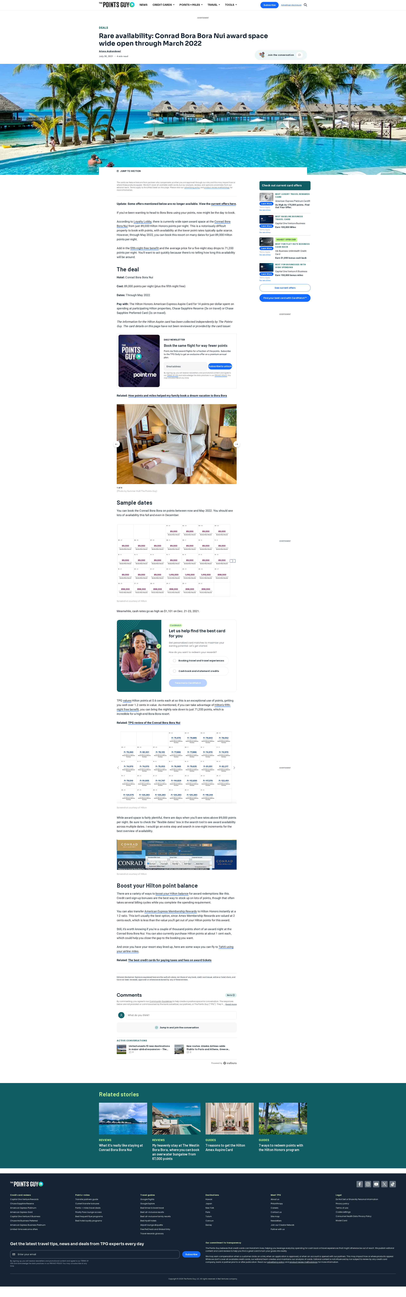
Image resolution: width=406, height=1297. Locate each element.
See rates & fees (265, 210)
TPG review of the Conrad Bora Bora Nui (154, 722)
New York (210, 1207)
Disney (209, 1225)
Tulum (209, 1216)
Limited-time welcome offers (24, 1229)
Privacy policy (342, 1203)
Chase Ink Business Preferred (24, 1220)
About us (275, 1199)
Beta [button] (229, 995)
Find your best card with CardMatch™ (285, 298)
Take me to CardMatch (188, 683)
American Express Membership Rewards (170, 911)
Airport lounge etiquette (151, 1225)
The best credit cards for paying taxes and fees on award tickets (170, 960)
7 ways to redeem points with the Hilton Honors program (281, 1147)
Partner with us (278, 1229)
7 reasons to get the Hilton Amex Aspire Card (225, 1147)
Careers (274, 1207)
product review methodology (216, 187)
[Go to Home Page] (116, 4)
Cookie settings (343, 1212)
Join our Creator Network (282, 1225)
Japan (209, 1203)
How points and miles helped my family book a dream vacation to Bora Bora (177, 395)
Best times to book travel (152, 1207)
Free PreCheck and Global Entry (155, 1229)
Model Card (341, 1220)
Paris (208, 1212)
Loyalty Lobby (143, 221)
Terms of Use (172, 375)
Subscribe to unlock (220, 366)
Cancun (210, 1220)
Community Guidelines (161, 1001)
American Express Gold (21, 1212)
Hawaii (209, 1199)
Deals (103, 27)
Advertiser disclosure (291, 5)
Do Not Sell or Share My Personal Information (357, 1199)
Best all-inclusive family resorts (155, 1216)
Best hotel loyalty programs (88, 1220)
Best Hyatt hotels (148, 1220)
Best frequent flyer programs (89, 1216)
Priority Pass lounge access (88, 1212)
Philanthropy (277, 1203)
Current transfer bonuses (87, 1203)
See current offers (285, 287)
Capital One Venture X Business (25, 1216)
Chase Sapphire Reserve (22, 1203)
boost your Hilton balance (172, 893)
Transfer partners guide (86, 1199)
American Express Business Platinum (28, 1225)
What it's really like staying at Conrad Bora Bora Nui (121, 1147)
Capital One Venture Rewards (24, 1199)
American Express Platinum (23, 1207)
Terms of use (342, 1207)
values (127, 700)
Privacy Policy (221, 375)
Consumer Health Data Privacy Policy (353, 1216)
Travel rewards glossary (152, 1233)
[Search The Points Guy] (305, 4)
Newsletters (276, 1220)
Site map (275, 1216)
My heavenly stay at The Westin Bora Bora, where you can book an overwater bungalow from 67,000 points (175, 1152)
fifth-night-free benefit (144, 248)
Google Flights (147, 1199)
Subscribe (269, 5)
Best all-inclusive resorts (152, 1212)
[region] (177, 1037)
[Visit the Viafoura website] (230, 1063)
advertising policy (192, 187)
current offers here (223, 203)
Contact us (276, 1212)
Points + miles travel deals (88, 1207)
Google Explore (147, 1203)
